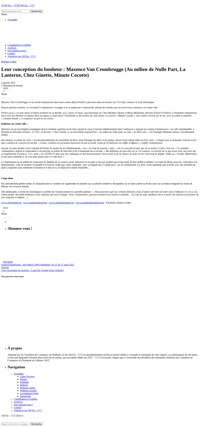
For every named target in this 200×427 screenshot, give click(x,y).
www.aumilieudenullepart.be (90, 202)
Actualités (12, 19)
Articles (5, 272)
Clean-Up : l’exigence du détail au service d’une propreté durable (42, 345)
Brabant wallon (27, 387)
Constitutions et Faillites (19, 45)
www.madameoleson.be (35, 202)
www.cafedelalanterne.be (61, 202)
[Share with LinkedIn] (7, 97)
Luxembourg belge (29, 393)
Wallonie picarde (28, 390)
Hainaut (24, 385)
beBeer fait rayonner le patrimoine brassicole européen (36, 324)
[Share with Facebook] (2, 97)
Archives (12, 48)
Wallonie (24, 382)
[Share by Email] (12, 97)
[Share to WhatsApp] (9, 97)
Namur (23, 379)
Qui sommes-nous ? (17, 50)
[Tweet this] (4, 97)
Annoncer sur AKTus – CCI (21, 56)
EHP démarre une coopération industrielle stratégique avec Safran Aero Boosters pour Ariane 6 (62, 304)
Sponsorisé (25, 396)
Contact (11, 53)
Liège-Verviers (27, 376)
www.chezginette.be (11, 202)
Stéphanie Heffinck (13, 256)
